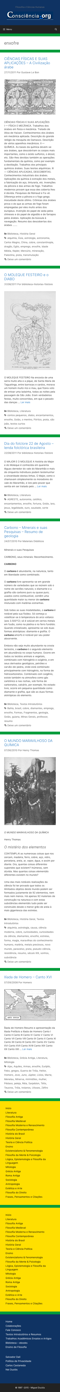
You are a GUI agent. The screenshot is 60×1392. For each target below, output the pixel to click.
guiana (16, 716)
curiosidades (30, 932)
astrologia (29, 238)
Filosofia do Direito (16, 1192)
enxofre (36, 246)
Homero (8, 1075)
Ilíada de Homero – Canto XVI (28, 977)
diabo (31, 415)
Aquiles (18, 1066)
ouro (27, 507)
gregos (15, 1070)
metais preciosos (34, 944)
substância (10, 957)
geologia (43, 712)
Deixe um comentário (19, 259)
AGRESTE (12, 499)
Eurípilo (46, 1066)
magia (15, 940)
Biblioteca (12, 233)
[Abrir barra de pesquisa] (56, 29)
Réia (24, 1083)
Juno (24, 1075)
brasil (18, 708)
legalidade (17, 507)
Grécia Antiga (27, 1058)
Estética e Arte (14, 1188)
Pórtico (38, 419)
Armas (27, 1066)
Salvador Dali (13, 1357)
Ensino (9, 1146)
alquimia (12, 238)
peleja (17, 1083)
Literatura (25, 411)
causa (34, 927)
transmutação (31, 255)
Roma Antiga (13, 1175)
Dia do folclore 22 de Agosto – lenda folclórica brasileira (29, 445)
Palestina (9, 255)
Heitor (42, 1070)
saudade (36, 507)
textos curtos (17, 423)
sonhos (44, 953)
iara (52, 503)
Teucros (8, 1087)
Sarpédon (33, 1083)
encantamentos (44, 415)
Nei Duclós (12, 1369)
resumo (8, 721)
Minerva (19, 1079)
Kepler (16, 250)
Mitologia (9, 1062)
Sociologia (11, 1179)
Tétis (43, 1083)
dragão (8, 246)
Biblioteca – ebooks (16, 1342)
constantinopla (45, 242)
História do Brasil (15, 1133)
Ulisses (36, 1087)
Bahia (10, 708)
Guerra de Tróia (29, 1070)
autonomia (25, 499)
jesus (7, 507)
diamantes (36, 708)
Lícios (40, 1075)
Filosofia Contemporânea (20, 1129)
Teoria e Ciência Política (19, 1142)
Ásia (20, 238)
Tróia (17, 1087)
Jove (17, 1075)
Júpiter (32, 1075)
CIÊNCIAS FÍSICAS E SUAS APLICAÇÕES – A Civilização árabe (27, 63)
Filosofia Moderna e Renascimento (25, 1125)
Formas (18, 712)
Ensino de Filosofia (16, 1347)
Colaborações (13, 1325)
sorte (45, 507)
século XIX (33, 953)
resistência (10, 953)
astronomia (43, 238)
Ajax (9, 1066)
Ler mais (25, 402)
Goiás (17, 419)
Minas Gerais (28, 716)
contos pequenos (17, 415)
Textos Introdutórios (31, 704)
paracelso (18, 949)
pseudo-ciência (41, 949)
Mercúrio (26, 250)
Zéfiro (44, 1087)
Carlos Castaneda (16, 1365)
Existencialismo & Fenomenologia (24, 1150)
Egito (16, 246)
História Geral (27, 233)
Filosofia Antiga (14, 1116)
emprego (25, 246)
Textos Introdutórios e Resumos (23, 1334)
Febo (7, 1070)
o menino (27, 419)
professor (42, 716)
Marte (48, 1075)
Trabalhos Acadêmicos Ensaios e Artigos (28, 1338)
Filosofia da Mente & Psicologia (23, 1155)
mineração (38, 250)
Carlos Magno (12, 242)
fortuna (37, 503)
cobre (32, 242)
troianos (26, 1087)
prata (19, 255)
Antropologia (13, 1184)
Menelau (9, 1079)
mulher (42, 1079)
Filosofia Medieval (16, 1121)
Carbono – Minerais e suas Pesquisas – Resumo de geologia (25, 531)
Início (8, 1108)
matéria (19, 944)
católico (37, 499)
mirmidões (31, 1079)
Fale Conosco (13, 1330)
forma (7, 940)
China (24, 242)
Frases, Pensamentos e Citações (24, 1196)
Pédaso (8, 1083)
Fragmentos (30, 712)
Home (9, 1321)
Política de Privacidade (18, 1361)
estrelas (44, 936)
